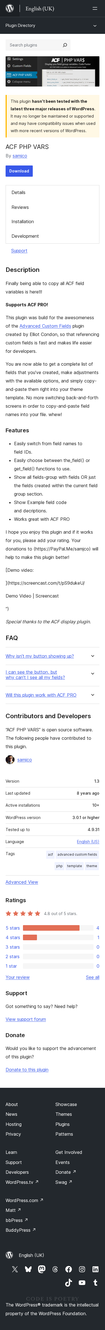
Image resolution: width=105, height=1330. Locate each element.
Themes (63, 1114)
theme (92, 866)
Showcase (66, 1104)
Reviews (20, 207)
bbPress (17, 1220)
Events (62, 1162)
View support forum (26, 1019)
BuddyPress (21, 1230)
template (74, 866)
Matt (13, 1210)
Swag (64, 1182)
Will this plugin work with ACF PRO (41, 695)
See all (92, 977)
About (12, 1104)
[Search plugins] (65, 45)
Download (19, 171)
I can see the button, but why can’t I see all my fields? (35, 674)
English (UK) (31, 1255)
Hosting (14, 1124)
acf (50, 854)
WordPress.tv (22, 1182)
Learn (11, 1152)
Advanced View (22, 882)
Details (18, 192)
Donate (65, 1172)
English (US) (88, 841)
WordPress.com (25, 1200)
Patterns (64, 1134)
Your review (18, 977)
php (59, 866)
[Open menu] (96, 8)
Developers (17, 1172)
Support (19, 250)
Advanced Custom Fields (45, 326)
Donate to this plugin (27, 1069)
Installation (22, 221)
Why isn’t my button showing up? (40, 656)
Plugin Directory (20, 25)
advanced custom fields (77, 854)
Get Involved (68, 1152)
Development (25, 236)
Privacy (13, 1134)
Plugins (62, 1124)
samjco (20, 155)
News (11, 1114)
